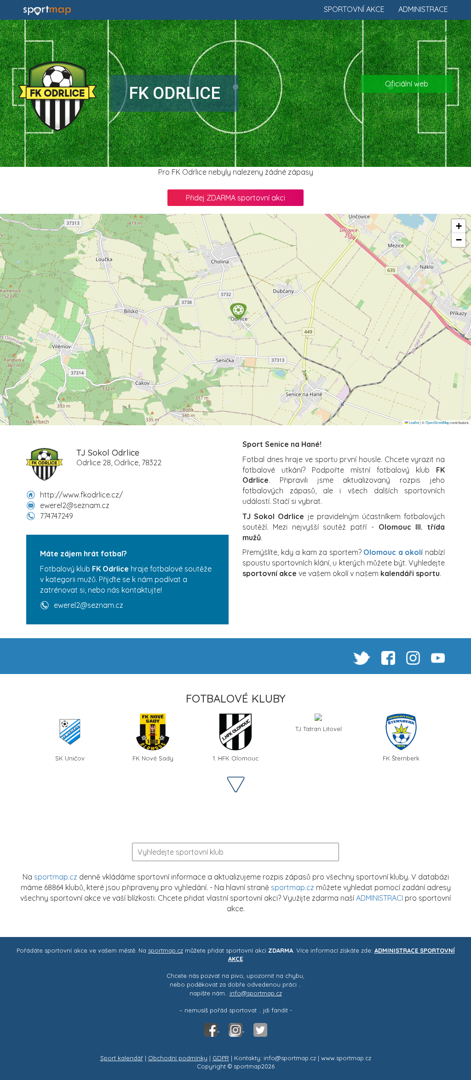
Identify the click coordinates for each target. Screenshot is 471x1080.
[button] (238, 311)
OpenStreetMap (437, 422)
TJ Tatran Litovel (318, 728)
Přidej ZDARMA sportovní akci (235, 197)
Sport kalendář (121, 1058)
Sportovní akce (354, 9)
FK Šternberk (401, 758)
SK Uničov (70, 758)
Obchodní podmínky (177, 1058)
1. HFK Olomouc (235, 758)
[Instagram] (236, 1029)
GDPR (221, 1058)
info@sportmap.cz (256, 993)
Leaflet (413, 422)
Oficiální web (406, 83)
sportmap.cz (55, 876)
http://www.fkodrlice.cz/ (81, 494)
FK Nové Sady (152, 758)
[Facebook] (211, 1029)
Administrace (423, 9)
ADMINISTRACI (379, 898)
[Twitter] (260, 1029)
